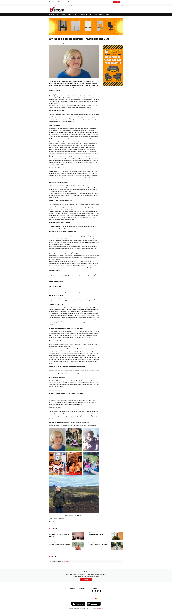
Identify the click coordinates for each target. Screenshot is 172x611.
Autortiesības (82, 598)
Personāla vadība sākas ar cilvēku (97, 544)
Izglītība (69, 14)
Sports (57, 14)
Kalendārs (60, 1)
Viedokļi (91, 14)
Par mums (72, 593)
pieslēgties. (66, 561)
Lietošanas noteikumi (83, 591)
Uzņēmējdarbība (83, 14)
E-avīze (70, 1)
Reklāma (65, 1)
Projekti (101, 14)
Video (96, 14)
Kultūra (74, 14)
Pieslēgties (119, 5)
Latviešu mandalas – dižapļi (95, 534)
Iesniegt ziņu (108, 1)
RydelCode (101, 608)
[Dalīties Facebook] (51, 521)
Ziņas (50, 1)
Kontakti (71, 594)
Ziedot (86, 579)
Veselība (64, 14)
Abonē (116, 1)
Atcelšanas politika (83, 596)
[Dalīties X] (53, 521)
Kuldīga (51, 518)
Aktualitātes (51, 14)
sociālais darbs (61, 518)
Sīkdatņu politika (82, 594)
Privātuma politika (82, 593)
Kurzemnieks (55, 518)
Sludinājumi (54, 1)
